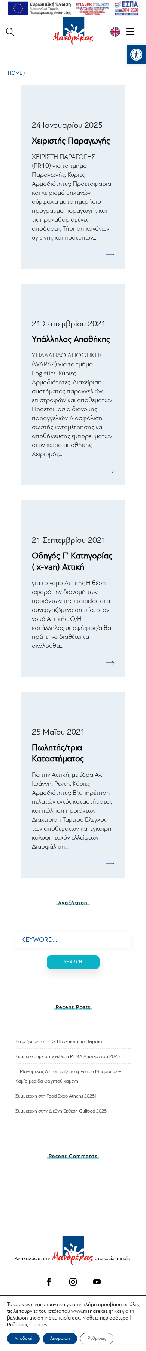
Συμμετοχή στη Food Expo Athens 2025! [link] (55, 1096)
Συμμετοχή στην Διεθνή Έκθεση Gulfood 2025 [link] (61, 1111)
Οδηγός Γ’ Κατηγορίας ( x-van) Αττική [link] (72, 561)
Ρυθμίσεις (97, 1338)
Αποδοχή (23, 1338)
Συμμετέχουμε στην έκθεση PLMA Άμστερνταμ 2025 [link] (67, 1056)
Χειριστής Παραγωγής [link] (71, 141)
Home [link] (15, 73)
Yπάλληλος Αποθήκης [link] (71, 339)
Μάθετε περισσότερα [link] (105, 1317)
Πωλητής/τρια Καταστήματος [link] (58, 753)
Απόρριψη (60, 1338)
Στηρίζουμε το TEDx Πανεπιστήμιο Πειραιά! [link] (59, 1041)
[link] (136, 54)
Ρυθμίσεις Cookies (27, 1324)
